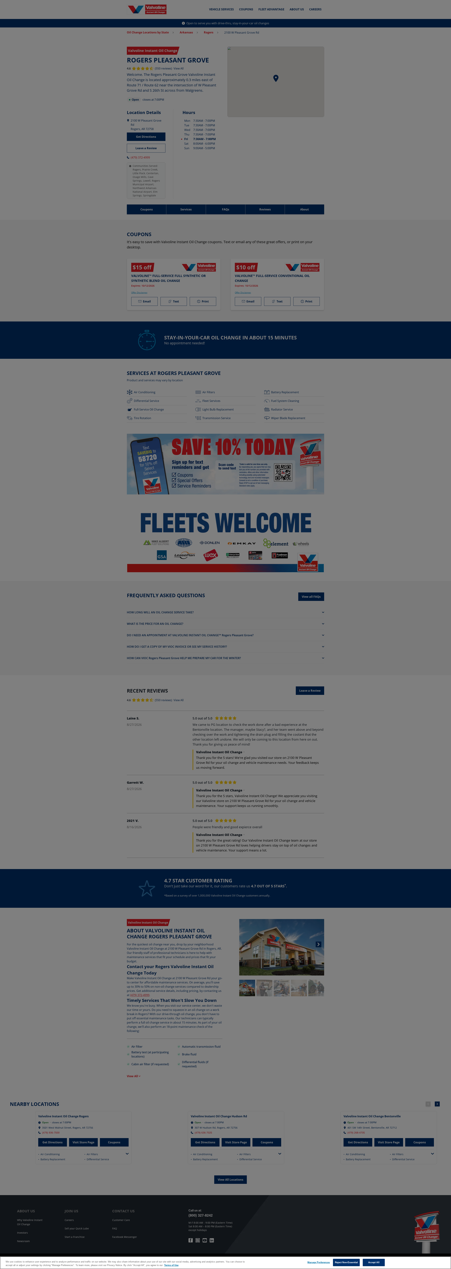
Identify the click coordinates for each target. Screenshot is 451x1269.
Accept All (373, 1262)
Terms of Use (171, 1265)
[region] (225, 1263)
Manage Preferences (318, 1262)
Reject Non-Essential (346, 1262)
